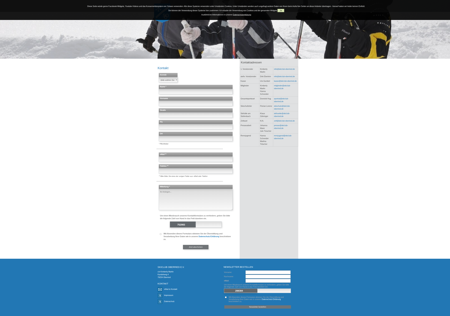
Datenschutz (169, 301)
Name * (163, 87)
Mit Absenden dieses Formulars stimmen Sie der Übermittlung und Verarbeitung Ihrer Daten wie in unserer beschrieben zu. (197, 236)
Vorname (164, 98)
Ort (161, 134)
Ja (281, 11)
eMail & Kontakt (170, 289)
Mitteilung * (165, 187)
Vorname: (228, 272)
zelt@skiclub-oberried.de (284, 121)
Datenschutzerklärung (242, 15)
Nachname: (229, 276)
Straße (163, 110)
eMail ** (163, 154)
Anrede (163, 75)
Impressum (168, 295)
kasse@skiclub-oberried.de (285, 81)
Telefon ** (164, 166)
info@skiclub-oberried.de (284, 69)
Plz (161, 122)
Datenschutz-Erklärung (209, 236)
